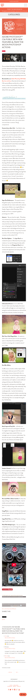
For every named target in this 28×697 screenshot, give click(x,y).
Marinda (6, 656)
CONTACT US (19, 686)
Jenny (6, 636)
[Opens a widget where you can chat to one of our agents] (23, 694)
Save (4, 51)
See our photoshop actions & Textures (9, 608)
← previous (10, 672)
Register (14, 686)
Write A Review (15, 685)
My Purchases (9, 686)
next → (17, 672)
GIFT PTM (11, 685)
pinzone (3, 619)
